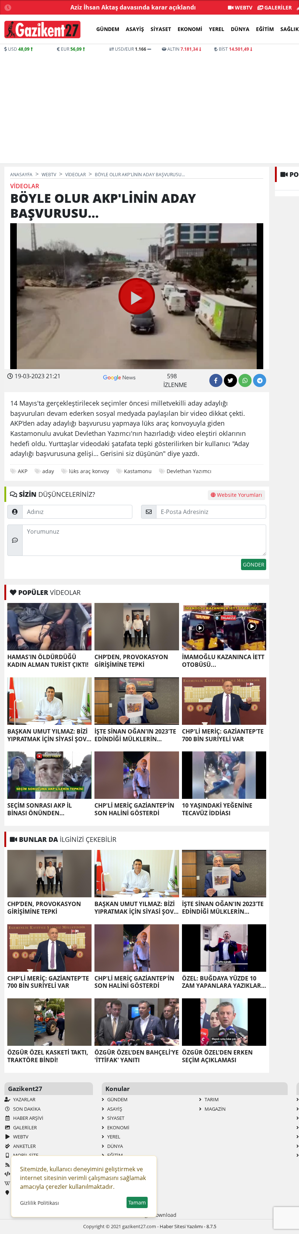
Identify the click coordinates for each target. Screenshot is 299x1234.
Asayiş (135, 29)
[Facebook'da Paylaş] (215, 380)
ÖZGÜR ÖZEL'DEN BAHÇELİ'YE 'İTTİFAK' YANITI (136, 1056)
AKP (22, 471)
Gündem (107, 29)
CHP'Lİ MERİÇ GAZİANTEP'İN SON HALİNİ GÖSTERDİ (134, 809)
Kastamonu (138, 471)
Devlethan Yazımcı (189, 471)
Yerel (216, 29)
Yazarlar (23, 1099)
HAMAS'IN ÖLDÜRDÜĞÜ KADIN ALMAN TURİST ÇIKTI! (48, 661)
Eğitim (265, 29)
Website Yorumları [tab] (238, 494)
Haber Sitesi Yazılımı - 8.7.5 (188, 1226)
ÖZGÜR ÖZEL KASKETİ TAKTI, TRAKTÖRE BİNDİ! (47, 1056)
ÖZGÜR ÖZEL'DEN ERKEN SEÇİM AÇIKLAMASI (217, 1056)
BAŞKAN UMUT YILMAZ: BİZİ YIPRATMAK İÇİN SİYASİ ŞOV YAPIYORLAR (47, 735)
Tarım (211, 1099)
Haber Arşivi (27, 1118)
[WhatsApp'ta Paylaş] (245, 380)
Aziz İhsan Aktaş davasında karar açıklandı (133, 7)
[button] (137, 296)
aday (48, 471)
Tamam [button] (137, 1202)
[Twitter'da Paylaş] (230, 380)
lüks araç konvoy (89, 471)
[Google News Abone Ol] (119, 377)
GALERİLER (277, 7)
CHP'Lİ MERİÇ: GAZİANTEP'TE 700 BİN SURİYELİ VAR (223, 735)
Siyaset (161, 29)
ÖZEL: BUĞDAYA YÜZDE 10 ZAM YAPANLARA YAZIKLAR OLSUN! (221, 982)
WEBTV (242, 7)
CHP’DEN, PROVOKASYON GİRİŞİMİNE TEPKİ (131, 661)
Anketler (24, 1146)
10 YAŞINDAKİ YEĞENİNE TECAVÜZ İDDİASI (217, 809)
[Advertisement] (149, 107)
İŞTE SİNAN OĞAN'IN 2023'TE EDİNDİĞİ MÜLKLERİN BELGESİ (135, 735)
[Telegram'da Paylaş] (259, 380)
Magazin (214, 1109)
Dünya (240, 29)
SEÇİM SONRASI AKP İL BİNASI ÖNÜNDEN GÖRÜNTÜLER (39, 809)
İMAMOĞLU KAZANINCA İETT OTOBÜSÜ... (223, 661)
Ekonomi (190, 29)
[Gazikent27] (42, 29)
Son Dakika (26, 1109)
